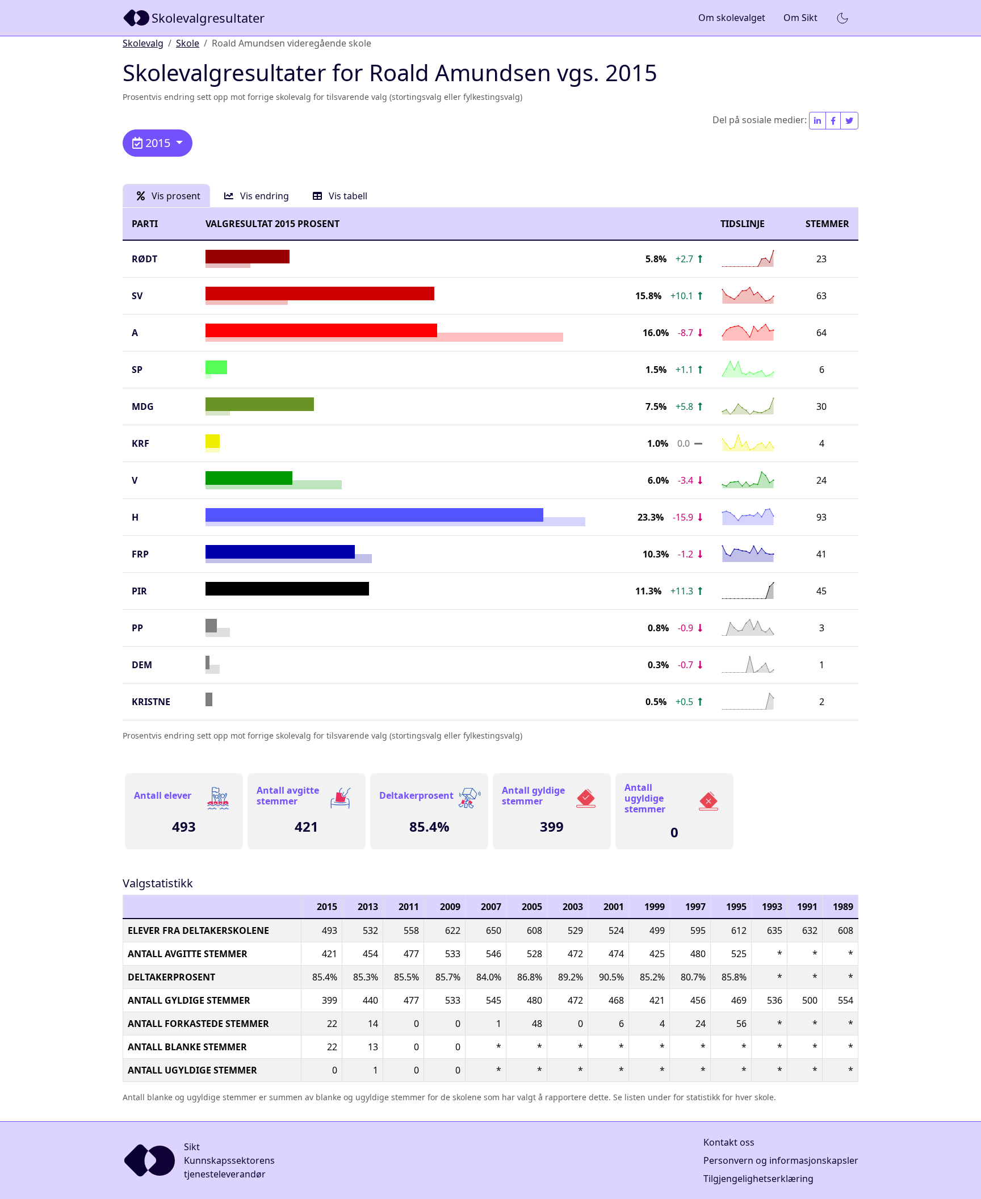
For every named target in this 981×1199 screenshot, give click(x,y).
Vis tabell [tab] (346, 196)
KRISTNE (151, 701)
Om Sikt (800, 17)
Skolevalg (143, 43)
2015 (157, 142)
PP (137, 628)
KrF (140, 443)
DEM (142, 665)
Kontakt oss (728, 1142)
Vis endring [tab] (263, 196)
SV (137, 296)
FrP (140, 554)
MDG (143, 406)
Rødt (144, 259)
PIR (139, 591)
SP (137, 369)
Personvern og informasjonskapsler (780, 1160)
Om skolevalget (731, 17)
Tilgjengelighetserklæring (758, 1178)
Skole (187, 43)
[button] (842, 18)
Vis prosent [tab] (174, 196)
